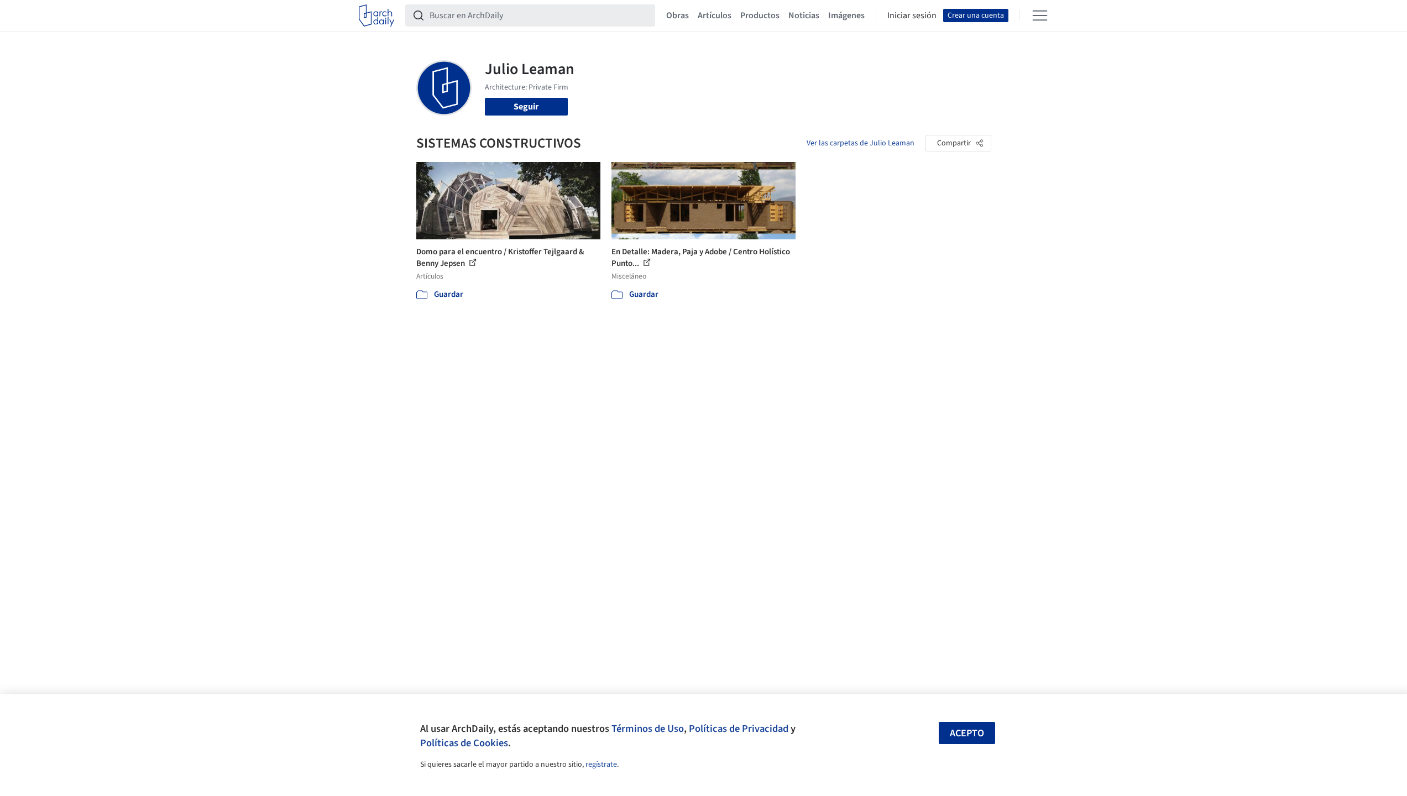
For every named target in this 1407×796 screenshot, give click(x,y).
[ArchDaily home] (376, 15)
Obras (677, 15)
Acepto (967, 733)
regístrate (601, 764)
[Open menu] (1040, 15)
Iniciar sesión (912, 15)
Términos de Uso (647, 728)
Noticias (803, 15)
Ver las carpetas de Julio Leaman (860, 143)
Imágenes (846, 15)
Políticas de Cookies (464, 743)
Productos (760, 15)
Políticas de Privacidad (738, 728)
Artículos (714, 15)
